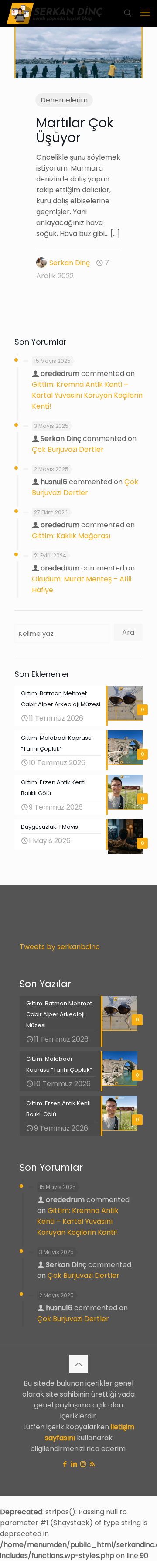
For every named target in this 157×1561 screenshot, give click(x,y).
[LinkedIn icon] (74, 1464)
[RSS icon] (92, 1464)
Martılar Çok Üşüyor (74, 130)
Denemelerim (64, 100)
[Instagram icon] (83, 1464)
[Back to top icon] (78, 1364)
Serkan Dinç (69, 263)
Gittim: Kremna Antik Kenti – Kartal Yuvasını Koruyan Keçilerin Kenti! (87, 395)
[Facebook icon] (64, 1464)
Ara (128, 632)
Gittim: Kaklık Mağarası (71, 536)
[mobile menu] (145, 13)
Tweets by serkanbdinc (60, 947)
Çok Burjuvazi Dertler (68, 449)
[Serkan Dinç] (55, 13)
